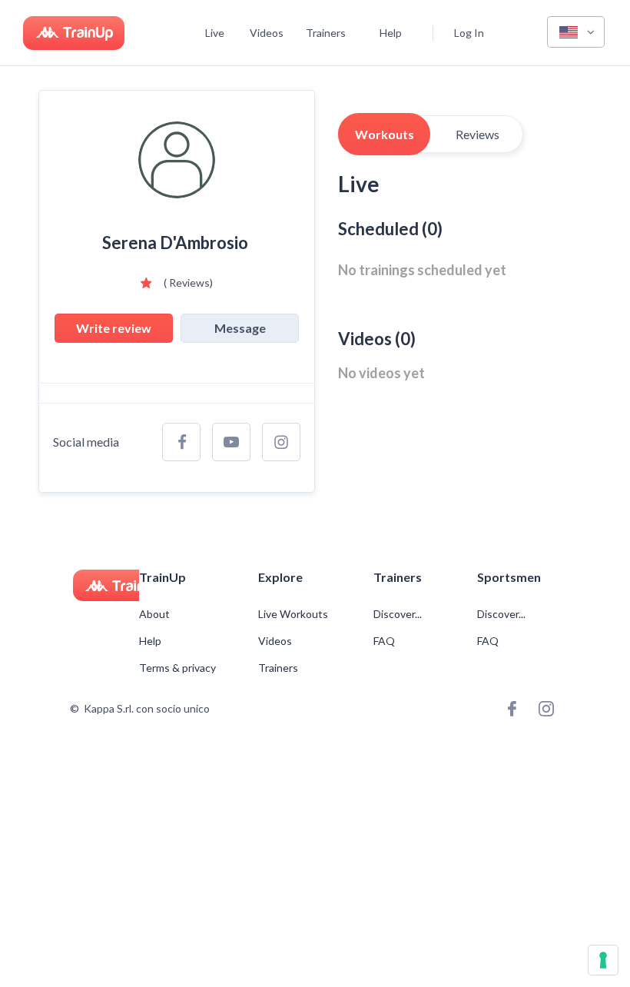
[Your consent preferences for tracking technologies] (603, 960)
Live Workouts (293, 614)
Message (240, 328)
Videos (267, 32)
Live (214, 32)
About (154, 614)
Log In (469, 32)
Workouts (384, 134)
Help (391, 32)
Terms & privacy (177, 668)
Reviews (477, 134)
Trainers (326, 32)
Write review (113, 328)
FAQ (384, 641)
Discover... (398, 614)
